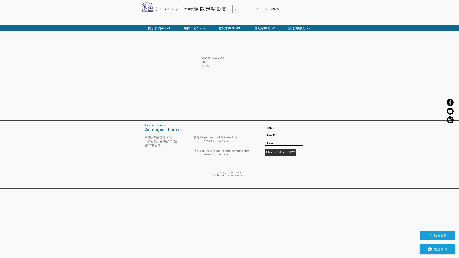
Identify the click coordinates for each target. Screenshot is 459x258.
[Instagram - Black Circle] (450, 119)
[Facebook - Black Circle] (450, 102)
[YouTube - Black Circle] (450, 111)
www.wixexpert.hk (238, 175)
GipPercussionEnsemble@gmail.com (225, 151)
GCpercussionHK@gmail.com (220, 137)
